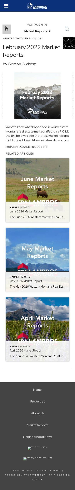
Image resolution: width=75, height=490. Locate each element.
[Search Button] (67, 29)
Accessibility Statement (25, 475)
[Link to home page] (37, 6)
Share (69, 46)
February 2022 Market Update (26, 147)
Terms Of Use (22, 470)
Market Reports (13, 38)
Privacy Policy (49, 470)
